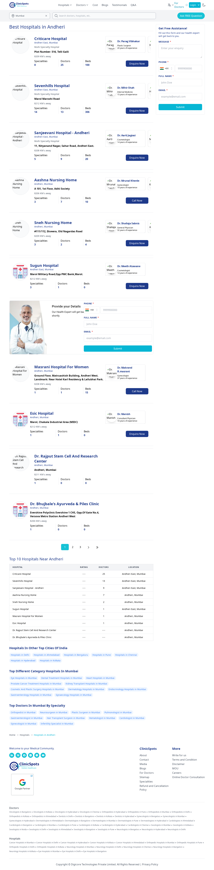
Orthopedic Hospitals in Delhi (22, 847)
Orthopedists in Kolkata (19, 816)
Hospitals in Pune (101, 654)
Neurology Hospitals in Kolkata (22, 851)
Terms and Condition (184, 759)
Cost (95, 5)
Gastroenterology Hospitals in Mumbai (31, 694)
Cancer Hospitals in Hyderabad (74, 842)
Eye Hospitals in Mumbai (24, 677)
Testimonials (119, 5)
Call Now (137, 200)
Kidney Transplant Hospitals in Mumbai (86, 683)
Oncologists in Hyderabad (66, 812)
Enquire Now (137, 63)
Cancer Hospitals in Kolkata (102, 842)
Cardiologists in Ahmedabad (181, 821)
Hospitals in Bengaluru (76, 654)
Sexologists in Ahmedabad (59, 829)
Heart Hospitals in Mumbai (100, 677)
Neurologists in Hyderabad (153, 829)
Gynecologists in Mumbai (174, 816)
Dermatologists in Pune (128, 821)
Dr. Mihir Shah (125, 87)
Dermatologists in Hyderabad (153, 821)
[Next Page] (88, 547)
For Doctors (147, 772)
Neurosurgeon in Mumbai (53, 712)
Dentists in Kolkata (104, 816)
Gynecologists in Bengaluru (148, 816)
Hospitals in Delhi (20, 654)
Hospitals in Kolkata (50, 660)
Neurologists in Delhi (176, 829)
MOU (175, 768)
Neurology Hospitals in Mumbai (80, 847)
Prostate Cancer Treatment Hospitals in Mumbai (36, 683)
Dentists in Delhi (66, 816)
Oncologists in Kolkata (42, 812)
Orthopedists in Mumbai (158, 812)
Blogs (105, 5)
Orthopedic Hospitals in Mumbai (160, 842)
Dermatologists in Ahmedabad (49, 821)
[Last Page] (97, 547)
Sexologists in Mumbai (161, 825)
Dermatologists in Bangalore (77, 821)
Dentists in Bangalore (84, 816)
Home (13, 734)
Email (88, 331)
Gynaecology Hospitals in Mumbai (73, 694)
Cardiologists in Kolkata (89, 825)
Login (193, 4)
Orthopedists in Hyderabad (113, 812)
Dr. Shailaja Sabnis (128, 223)
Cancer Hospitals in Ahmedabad (130, 842)
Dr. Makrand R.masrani (124, 369)
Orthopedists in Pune (137, 812)
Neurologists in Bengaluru (128, 829)
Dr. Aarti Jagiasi (126, 135)
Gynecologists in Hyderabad (21, 821)
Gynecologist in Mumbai (23, 723)
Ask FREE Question (191, 16)
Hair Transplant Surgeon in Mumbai (66, 718)
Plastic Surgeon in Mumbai (86, 712)
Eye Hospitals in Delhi (71, 851)
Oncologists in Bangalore (20, 812)
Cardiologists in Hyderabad (113, 825)
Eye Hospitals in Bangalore (95, 851)
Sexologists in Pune (106, 829)
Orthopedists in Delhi (181, 812)
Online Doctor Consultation (188, 777)
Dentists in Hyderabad (124, 816)
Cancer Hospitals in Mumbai (21, 842)
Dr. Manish (123, 414)
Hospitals (26, 734)
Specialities (146, 781)
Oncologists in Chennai (89, 812)
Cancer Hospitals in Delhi (47, 842)
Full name (91, 317)
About (143, 755)
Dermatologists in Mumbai (104, 821)
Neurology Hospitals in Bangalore (168, 847)
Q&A (133, 5)
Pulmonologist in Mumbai (118, 712)
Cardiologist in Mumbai (132, 718)
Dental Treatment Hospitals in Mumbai (61, 677)
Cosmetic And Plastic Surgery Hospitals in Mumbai (37, 689)
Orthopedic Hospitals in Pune (189, 842)
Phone (89, 303)
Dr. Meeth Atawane (128, 266)
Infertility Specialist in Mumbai (57, 723)
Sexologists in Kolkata (182, 825)
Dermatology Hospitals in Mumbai (86, 689)
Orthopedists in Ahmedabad (44, 816)
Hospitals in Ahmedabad (47, 654)
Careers (176, 772)
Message (165, 41)
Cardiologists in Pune (67, 825)
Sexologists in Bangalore (84, 829)
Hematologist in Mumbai (102, 718)
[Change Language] (170, 5)
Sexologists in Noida (18, 829)
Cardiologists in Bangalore (20, 825)
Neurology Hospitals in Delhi (108, 847)
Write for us (179, 755)
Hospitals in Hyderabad (23, 660)
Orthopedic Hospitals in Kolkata (50, 847)
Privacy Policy (150, 864)
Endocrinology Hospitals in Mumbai (127, 689)
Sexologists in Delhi (37, 829)
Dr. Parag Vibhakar (128, 41)
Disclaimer (178, 764)
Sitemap (144, 777)
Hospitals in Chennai (126, 654)
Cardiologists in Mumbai (45, 825)
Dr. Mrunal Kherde (128, 180)
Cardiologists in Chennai (138, 825)
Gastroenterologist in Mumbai (26, 718)
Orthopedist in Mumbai (23, 712)
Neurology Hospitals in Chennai (137, 847)
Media (143, 764)
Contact (144, 759)
